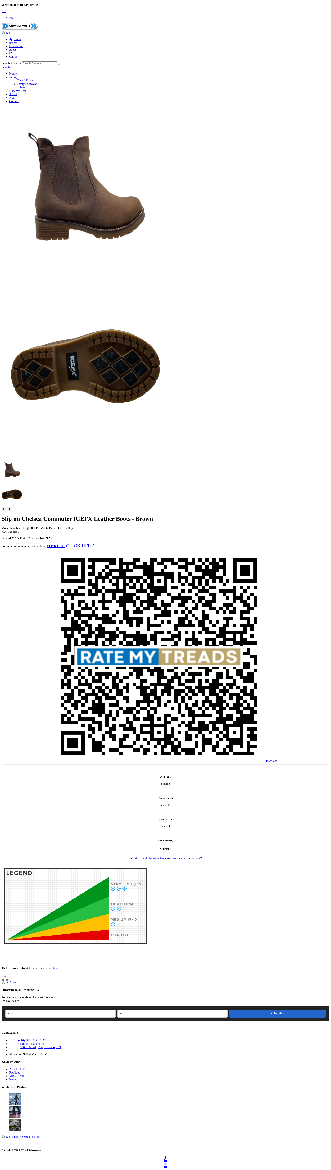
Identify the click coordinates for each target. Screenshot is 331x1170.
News (12, 1079)
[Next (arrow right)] (6, 980)
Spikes (21, 87)
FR (11, 17)
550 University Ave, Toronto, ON (40, 1047)
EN (4, 11)
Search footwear (11, 63)
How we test (16, 46)
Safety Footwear (27, 84)
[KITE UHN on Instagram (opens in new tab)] (165, 1163)
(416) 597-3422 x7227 (32, 1040)
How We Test (17, 90)
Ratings (13, 42)
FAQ (11, 53)
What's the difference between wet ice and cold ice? (165, 858)
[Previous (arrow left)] (3, 980)
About (12, 49)
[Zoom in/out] (6, 976)
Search (6, 67)
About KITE (17, 1069)
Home (13, 73)
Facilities (14, 1072)
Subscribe (277, 1013)
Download (271, 761)
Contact (13, 56)
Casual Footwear (27, 80)
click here (52, 968)
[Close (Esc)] (3, 976)
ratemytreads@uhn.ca (31, 1043)
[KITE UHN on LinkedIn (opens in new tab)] (165, 1160)
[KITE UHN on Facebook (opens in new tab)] (165, 1157)
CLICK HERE (56, 546)
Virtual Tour (16, 1076)
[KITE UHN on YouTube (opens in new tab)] (165, 1166)
